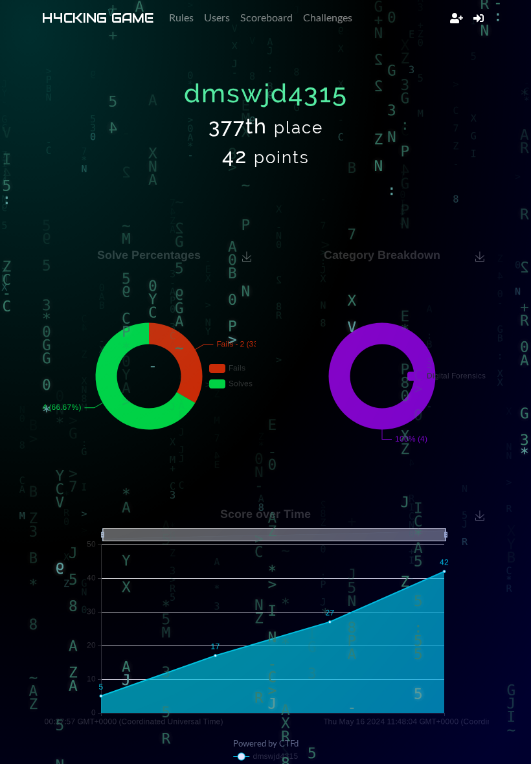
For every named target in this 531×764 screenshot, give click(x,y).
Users (217, 18)
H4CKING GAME (97, 18)
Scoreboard (266, 18)
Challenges (327, 18)
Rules (181, 18)
